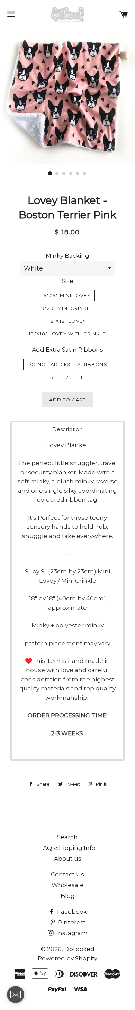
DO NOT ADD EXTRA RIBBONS (67, 364)
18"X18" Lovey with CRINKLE (67, 333)
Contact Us (67, 874)
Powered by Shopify (67, 958)
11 (82, 377)
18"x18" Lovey (67, 321)
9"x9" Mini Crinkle (67, 308)
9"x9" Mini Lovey (67, 295)
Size (67, 280)
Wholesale (68, 885)
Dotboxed (79, 948)
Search (67, 837)
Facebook (71, 911)
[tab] (67, 429)
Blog (68, 895)
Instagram (71, 933)
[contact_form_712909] (15, 994)
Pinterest (71, 922)
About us (67, 858)
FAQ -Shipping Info (67, 847)
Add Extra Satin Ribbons (67, 349)
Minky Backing (67, 255)
